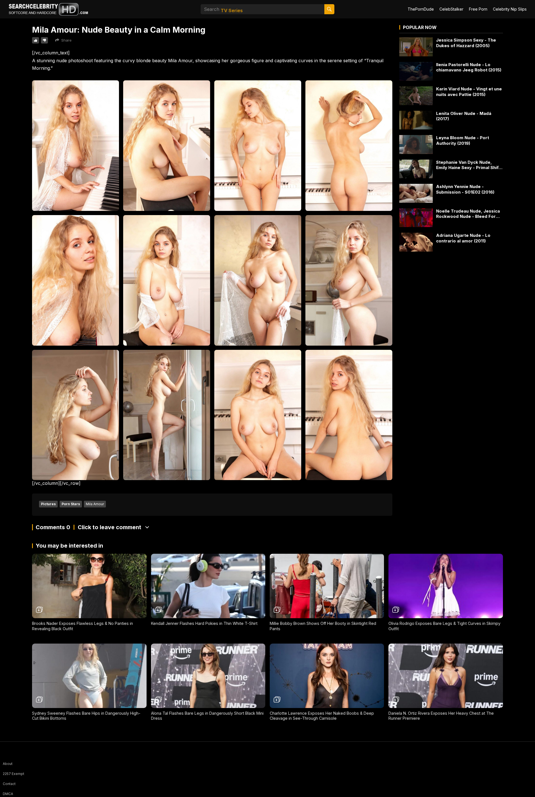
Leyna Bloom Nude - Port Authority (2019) (462, 140)
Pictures (48, 504)
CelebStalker (451, 9)
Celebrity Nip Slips (510, 9)
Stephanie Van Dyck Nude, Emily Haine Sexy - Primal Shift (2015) (468, 165)
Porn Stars (71, 504)
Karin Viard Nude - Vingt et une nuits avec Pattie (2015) (469, 91)
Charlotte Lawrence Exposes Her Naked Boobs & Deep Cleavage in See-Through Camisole (322, 716)
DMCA (8, 794)
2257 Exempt (13, 774)
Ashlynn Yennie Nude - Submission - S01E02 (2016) (465, 189)
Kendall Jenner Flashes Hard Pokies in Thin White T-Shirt (204, 623)
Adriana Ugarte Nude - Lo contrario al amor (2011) (463, 238)
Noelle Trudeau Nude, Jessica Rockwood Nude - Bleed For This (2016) (468, 213)
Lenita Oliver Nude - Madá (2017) (463, 116)
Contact (9, 784)
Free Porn (478, 9)
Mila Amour (95, 504)
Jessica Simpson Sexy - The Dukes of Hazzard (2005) (466, 42)
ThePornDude (421, 9)
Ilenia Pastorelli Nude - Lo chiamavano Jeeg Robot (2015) (468, 67)
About (8, 764)
